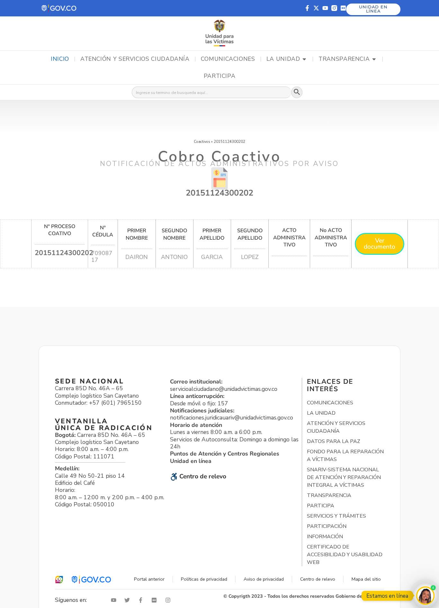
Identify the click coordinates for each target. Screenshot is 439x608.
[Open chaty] (425, 595)
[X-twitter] (316, 8)
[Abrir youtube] (115, 600)
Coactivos (202, 141)
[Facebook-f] (307, 8)
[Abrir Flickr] (155, 600)
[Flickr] (343, 8)
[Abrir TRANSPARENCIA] (374, 59)
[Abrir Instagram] (169, 600)
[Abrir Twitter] (128, 600)
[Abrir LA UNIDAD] (304, 59)
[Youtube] (325, 8)
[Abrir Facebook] (142, 600)
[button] (59, 8)
